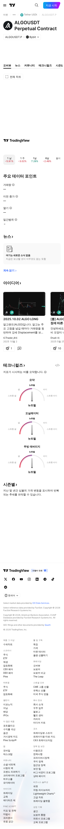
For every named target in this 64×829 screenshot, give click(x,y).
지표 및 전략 (9, 810)
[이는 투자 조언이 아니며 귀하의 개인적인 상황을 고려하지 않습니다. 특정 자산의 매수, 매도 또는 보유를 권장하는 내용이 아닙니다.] (45, 372)
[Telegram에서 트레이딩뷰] (45, 579)
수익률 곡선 (9, 729)
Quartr (48, 625)
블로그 (36, 711)
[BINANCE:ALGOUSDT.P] (7, 312)
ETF (5, 658)
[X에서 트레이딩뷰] (5, 579)
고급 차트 (38, 797)
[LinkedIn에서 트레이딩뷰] (37, 579)
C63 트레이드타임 (42, 740)
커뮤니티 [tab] (29, 65)
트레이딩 (7, 793)
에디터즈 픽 (9, 800)
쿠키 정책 (38, 761)
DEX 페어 (8, 672)
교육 (5, 796)
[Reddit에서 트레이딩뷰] (5, 587)
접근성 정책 (39, 765)
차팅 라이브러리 (41, 790)
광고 (35, 811)
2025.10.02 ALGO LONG (20, 319)
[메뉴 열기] (4, 5)
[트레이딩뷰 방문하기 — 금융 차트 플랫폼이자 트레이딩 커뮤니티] (16, 140)
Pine (5, 676)
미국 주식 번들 (40, 694)
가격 (35, 648)
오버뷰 (36, 665)
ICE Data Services (40, 603)
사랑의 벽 (8, 768)
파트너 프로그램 (41, 818)
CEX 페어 (8, 669)
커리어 (36, 719)
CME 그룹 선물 (41, 686)
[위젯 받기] (57, 365)
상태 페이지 (39, 776)
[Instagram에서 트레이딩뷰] (29, 579)
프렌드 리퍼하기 (11, 771)
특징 (35, 644)
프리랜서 (7, 817)
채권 (5, 661)
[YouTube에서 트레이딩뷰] (21, 579)
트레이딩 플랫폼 (41, 800)
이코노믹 (7, 704)
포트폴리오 (9, 725)
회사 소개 (38, 704)
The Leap (38, 676)
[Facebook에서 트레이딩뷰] (13, 579)
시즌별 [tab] (60, 65)
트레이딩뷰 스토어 (42, 732)
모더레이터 (9, 782)
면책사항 (38, 754)
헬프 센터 (38, 715)
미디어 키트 (39, 722)
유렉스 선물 (39, 690)
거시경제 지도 (10, 736)
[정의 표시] (13, 184)
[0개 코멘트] (19, 348)
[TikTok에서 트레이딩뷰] (53, 579)
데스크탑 (7, 754)
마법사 (6, 814)
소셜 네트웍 (9, 764)
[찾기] (36, 5)
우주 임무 (38, 708)
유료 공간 (8, 821)
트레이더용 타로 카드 (44, 736)
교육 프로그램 (40, 822)
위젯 (35, 786)
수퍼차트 (7, 644)
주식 (5, 654)
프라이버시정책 (41, 757)
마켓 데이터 (39, 651)
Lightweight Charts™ (44, 793)
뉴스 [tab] (17, 65)
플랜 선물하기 (40, 655)
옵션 (5, 732)
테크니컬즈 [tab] (45, 65)
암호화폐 (7, 665)
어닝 (5, 708)
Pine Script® (9, 740)
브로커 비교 (39, 672)
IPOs (5, 715)
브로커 (36, 669)
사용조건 (38, 750)
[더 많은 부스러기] (14, 14)
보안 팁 (37, 768)
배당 (5, 711)
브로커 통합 (39, 814)
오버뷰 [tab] (7, 65)
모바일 (6, 750)
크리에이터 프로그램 (14, 775)
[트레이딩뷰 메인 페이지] (12, 5)
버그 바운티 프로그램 (44, 772)
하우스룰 (7, 779)
